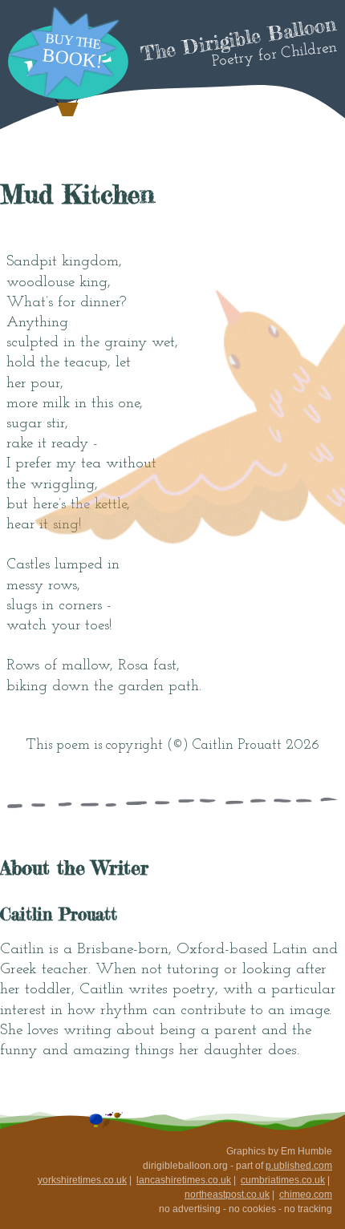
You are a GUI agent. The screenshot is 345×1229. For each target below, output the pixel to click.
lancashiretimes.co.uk (183, 1180)
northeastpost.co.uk (227, 1194)
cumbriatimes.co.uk (283, 1180)
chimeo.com (305, 1194)
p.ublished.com (299, 1165)
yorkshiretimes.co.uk (82, 1180)
